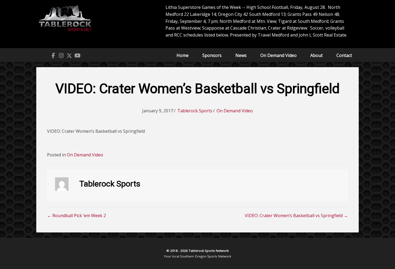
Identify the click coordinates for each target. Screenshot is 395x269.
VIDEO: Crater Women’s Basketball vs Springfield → (296, 215)
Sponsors (212, 55)
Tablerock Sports (194, 111)
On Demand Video (278, 55)
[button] (53, 55)
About (316, 55)
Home (183, 55)
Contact (344, 55)
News (241, 55)
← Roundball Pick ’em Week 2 (76, 215)
